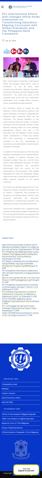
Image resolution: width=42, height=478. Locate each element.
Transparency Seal (9, 384)
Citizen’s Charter (8, 393)
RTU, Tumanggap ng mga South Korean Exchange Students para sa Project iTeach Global (19, 308)
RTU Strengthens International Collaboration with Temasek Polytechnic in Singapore (20, 271)
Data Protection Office (11, 398)
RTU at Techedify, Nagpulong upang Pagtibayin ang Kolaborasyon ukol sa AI (18, 300)
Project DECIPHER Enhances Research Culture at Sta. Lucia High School (20, 314)
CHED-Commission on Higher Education (18, 419)
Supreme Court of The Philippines (15, 423)
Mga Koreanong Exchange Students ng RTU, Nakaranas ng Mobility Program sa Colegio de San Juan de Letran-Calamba (20, 247)
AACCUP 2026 (7, 402)
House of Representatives (12, 428)
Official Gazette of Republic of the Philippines (20, 432)
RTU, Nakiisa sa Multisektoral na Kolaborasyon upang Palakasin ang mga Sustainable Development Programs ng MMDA (20, 263)
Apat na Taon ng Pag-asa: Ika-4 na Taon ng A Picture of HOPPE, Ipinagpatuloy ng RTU (21, 279)
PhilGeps (5, 389)
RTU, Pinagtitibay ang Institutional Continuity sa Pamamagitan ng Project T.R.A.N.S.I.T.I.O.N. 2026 (20, 287)
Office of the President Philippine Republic (19, 414)
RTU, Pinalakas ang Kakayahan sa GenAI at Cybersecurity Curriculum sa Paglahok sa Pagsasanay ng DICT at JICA (19, 294)
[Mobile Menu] (2, 7)
